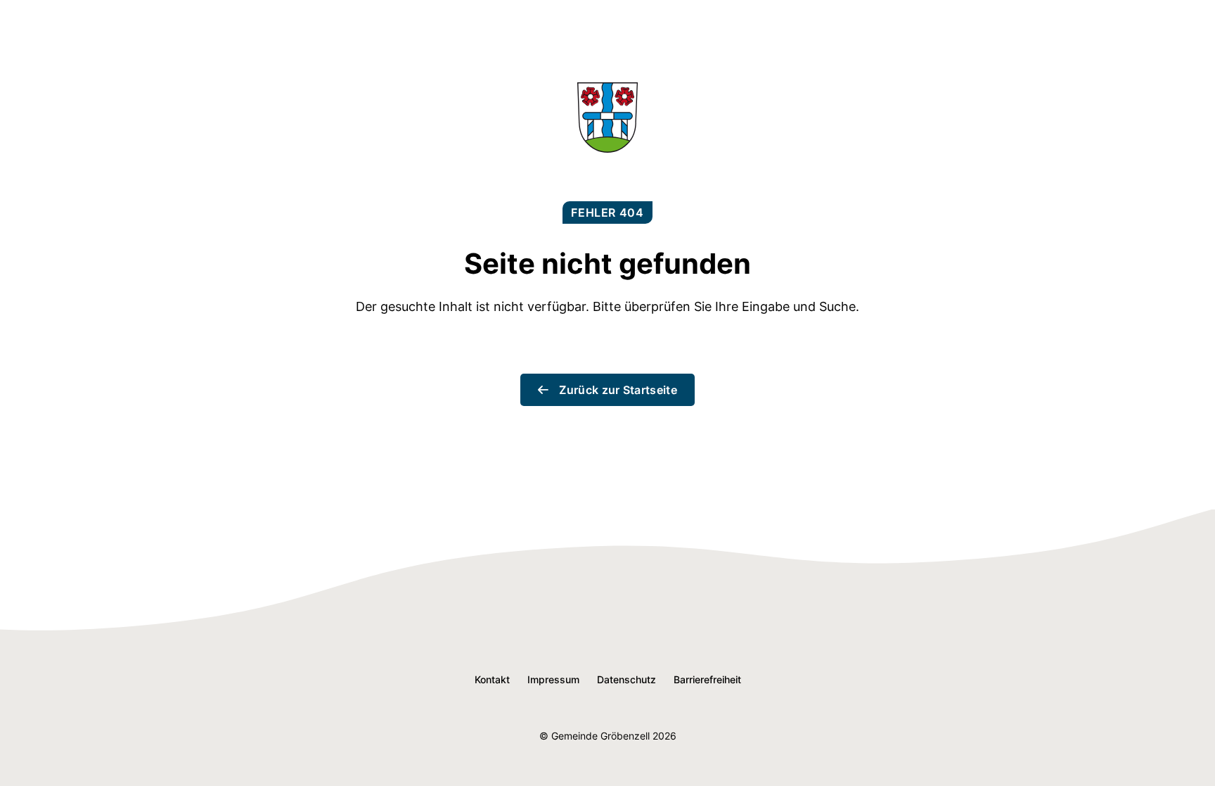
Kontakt (492, 679)
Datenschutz (626, 679)
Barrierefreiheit (707, 679)
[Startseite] (607, 148)
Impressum (553, 679)
